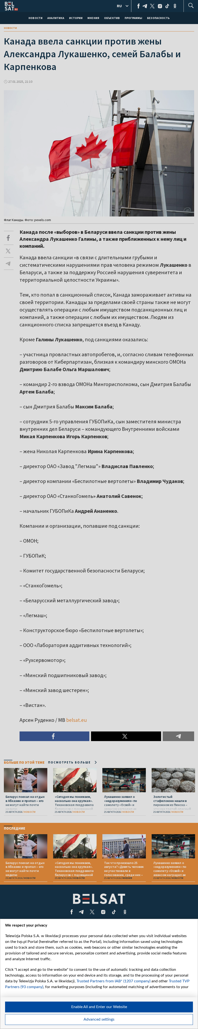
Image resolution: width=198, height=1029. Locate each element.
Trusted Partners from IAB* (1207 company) (113, 981)
